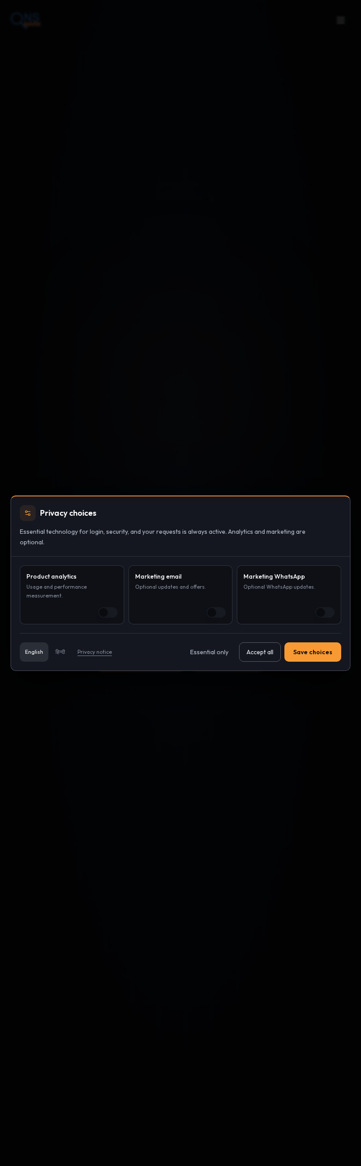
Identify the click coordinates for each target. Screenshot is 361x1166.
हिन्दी (60, 652)
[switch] (108, 612)
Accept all (260, 652)
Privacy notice (94, 652)
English (34, 652)
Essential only (209, 652)
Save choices (312, 652)
